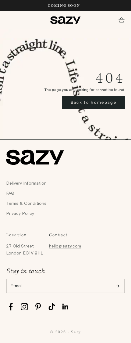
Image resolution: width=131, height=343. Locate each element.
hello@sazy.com (65, 246)
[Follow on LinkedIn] (65, 306)
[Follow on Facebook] (10, 306)
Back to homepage (93, 102)
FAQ (10, 193)
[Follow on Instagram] (24, 306)
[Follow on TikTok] (51, 306)
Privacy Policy (20, 213)
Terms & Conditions (26, 203)
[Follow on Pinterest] (38, 306)
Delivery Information (26, 183)
